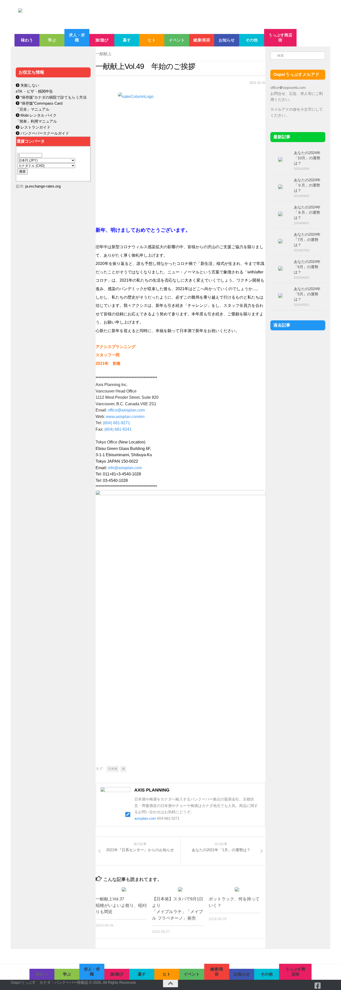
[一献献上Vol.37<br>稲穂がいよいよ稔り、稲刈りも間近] (123, 889)
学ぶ (52, 40)
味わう (27, 40)
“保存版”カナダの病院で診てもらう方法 (53, 97)
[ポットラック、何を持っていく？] (236, 889)
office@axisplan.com (126, 410)
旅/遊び (101, 40)
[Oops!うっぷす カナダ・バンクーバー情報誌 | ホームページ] (129, 14)
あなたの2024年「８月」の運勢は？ (307, 212)
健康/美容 (201, 40)
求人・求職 (77, 37)
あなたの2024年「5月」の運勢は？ (307, 294)
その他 (252, 40)
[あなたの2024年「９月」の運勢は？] (280, 186)
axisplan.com (145, 818)
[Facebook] (317, 985)
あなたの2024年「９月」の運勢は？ (307, 185)
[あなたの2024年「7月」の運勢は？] (280, 241)
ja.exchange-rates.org (43, 186)
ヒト (152, 40)
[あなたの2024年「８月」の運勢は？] (280, 213)
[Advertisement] (53, 298)
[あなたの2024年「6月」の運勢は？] (280, 268)
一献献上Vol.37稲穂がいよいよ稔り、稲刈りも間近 (121, 905)
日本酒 (112, 769)
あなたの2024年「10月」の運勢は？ (307, 158)
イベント (177, 40)
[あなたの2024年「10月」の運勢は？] (280, 159)
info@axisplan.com (125, 468)
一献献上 (104, 54)
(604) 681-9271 (116, 423)
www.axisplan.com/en (125, 416)
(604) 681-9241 (118, 429)
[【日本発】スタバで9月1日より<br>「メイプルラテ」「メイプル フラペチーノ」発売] (180, 889)
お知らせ (227, 40)
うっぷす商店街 (280, 37)
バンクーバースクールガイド (44, 133)
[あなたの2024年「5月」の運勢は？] (280, 295)
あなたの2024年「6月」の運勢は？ (307, 266)
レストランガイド (34, 127)
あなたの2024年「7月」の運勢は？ (307, 239)
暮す (127, 40)
